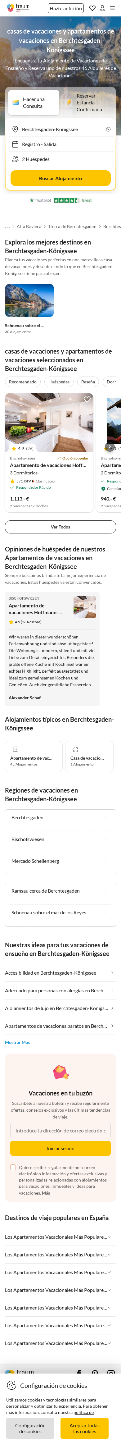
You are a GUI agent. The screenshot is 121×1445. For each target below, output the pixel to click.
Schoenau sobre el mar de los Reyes (39, 325)
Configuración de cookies (30, 1428)
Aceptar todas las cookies (84, 1428)
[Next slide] (110, 447)
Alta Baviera (29, 226)
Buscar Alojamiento (60, 178)
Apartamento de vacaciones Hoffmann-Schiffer (62, 465)
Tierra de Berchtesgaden (72, 226)
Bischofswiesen (24, 598)
